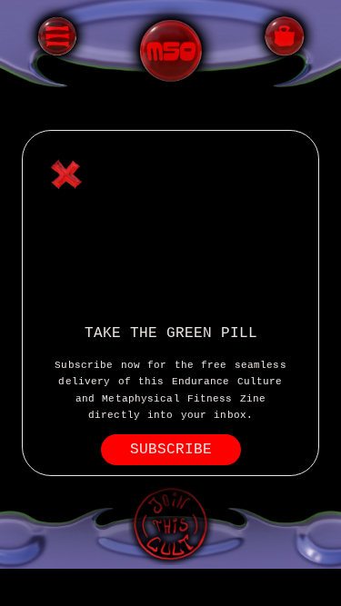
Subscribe (171, 450)
